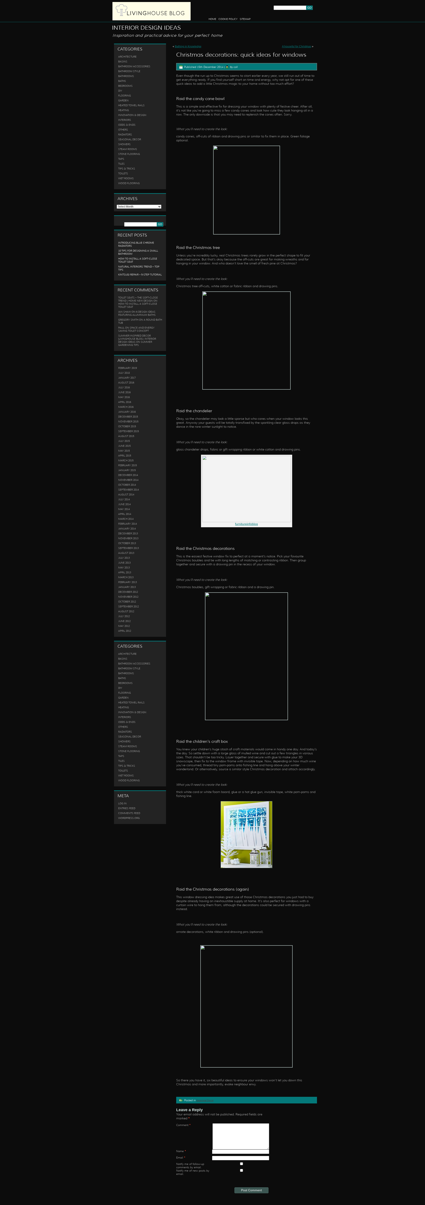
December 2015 (128, 416)
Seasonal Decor (129, 139)
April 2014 (124, 514)
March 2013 (125, 577)
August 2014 (126, 494)
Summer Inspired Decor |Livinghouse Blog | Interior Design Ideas (137, 338)
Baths (122, 81)
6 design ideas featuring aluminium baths (137, 313)
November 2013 (128, 538)
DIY (120, 90)
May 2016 (124, 397)
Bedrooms (125, 85)
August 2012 (126, 611)
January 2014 (127, 528)
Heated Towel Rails (131, 105)
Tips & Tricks (126, 168)
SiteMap (245, 19)
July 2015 (124, 441)
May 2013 (124, 567)
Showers (124, 144)
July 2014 (124, 499)
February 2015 (127, 465)
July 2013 (124, 557)
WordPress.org (129, 818)
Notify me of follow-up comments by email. (190, 1165)
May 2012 (124, 626)
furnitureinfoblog (246, 524)
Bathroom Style (129, 71)
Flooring (124, 95)
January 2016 (127, 411)
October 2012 (127, 601)
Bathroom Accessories (134, 66)
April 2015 (124, 455)
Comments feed (129, 813)
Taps (121, 158)
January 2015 (127, 470)
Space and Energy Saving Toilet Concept (136, 329)
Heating (123, 110)
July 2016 (124, 387)
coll (236, 67)
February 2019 (127, 368)
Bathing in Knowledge (188, 46)
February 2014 (127, 523)
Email (180, 1157)
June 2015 (124, 445)
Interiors (124, 119)
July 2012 (124, 616)
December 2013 (128, 533)
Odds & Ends (126, 124)
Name (181, 1151)
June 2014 (124, 504)
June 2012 (124, 621)
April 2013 (124, 572)
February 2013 (127, 582)
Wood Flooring (129, 183)
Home (212, 19)
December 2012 (128, 591)
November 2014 (128, 479)
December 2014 (128, 475)
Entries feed (126, 808)
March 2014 (125, 518)
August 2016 (126, 382)
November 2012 (128, 596)
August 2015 (126, 436)
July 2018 (124, 372)
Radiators (125, 134)
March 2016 (125, 406)
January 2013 (127, 587)
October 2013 (127, 543)
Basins (122, 61)
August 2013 (126, 552)
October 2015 (127, 426)
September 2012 (128, 606)
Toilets (123, 173)
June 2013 (124, 562)
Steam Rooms (127, 149)
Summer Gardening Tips (135, 343)
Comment (183, 1125)
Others (123, 129)
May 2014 (124, 509)
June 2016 (124, 392)
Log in (122, 803)
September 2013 (128, 548)
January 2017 (127, 377)
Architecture (127, 56)
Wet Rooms (126, 178)
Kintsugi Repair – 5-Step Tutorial (140, 274)
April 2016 (124, 402)
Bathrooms (126, 76)
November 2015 (128, 421)
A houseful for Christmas (296, 46)
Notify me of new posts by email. (192, 1172)
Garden (123, 100)
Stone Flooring (129, 154)
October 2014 (127, 484)
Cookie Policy (228, 19)
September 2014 (128, 489)
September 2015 (128, 431)
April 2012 (124, 630)
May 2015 (124, 450)
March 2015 (125, 460)
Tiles (121, 163)
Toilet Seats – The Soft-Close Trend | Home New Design (138, 299)
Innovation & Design (132, 115)
